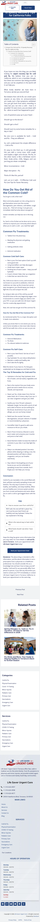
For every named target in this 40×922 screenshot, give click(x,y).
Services (4, 810)
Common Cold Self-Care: (18, 55)
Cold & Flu (5, 680)
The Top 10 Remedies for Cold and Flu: (22, 61)
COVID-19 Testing (8, 727)
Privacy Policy (12, 920)
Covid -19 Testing (8, 686)
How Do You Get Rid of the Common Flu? (23, 56)
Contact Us (5, 813)
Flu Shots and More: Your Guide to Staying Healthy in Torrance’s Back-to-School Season (19, 658)
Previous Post (20, 589)
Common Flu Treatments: (17, 53)
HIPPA (20, 920)
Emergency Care (7, 702)
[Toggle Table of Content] (32, 44)
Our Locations (6, 852)
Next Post (20, 594)
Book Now (28, 8)
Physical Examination (9, 683)
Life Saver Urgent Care (20, 914)
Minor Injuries (6, 690)
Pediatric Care (6, 693)
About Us (4, 807)
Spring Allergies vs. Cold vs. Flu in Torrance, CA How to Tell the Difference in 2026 (19, 630)
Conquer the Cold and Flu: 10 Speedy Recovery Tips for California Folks (18, 48)
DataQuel (36, 916)
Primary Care (6, 696)
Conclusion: (16, 62)
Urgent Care (6, 705)
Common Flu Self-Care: (18, 59)
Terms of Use (27, 920)
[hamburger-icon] (25, 2)
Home (3, 804)
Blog (2, 816)
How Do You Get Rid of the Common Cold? (20, 51)
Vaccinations (6, 699)
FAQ (14, 64)
